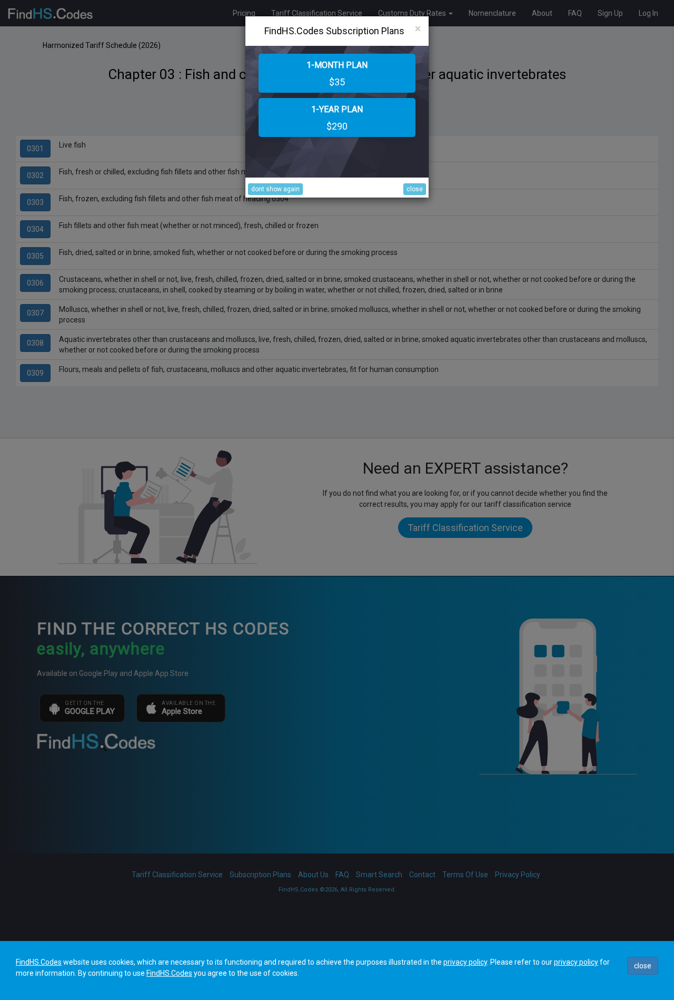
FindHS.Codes (39, 962)
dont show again (275, 189)
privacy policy (465, 962)
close (415, 189)
